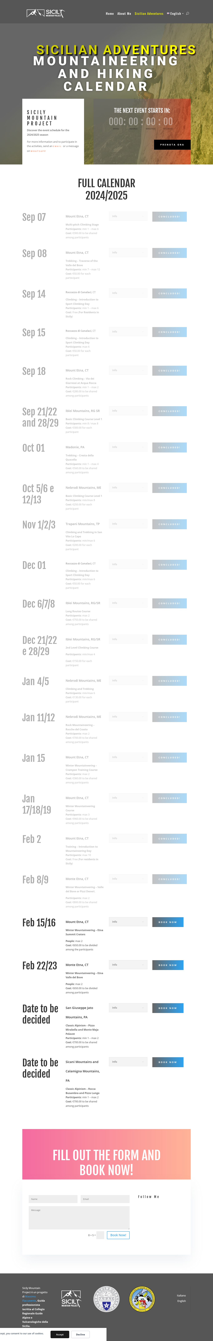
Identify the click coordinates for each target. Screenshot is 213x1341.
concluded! (170, 216)
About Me (124, 13)
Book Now (168, 922)
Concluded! (170, 838)
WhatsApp (38, 151)
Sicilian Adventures (149, 13)
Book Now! (118, 1235)
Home (110, 13)
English (181, 1301)
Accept (60, 1334)
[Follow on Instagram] (167, 1214)
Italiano (181, 1295)
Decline (80, 1334)
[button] (187, 13)
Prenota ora (172, 144)
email (58, 146)
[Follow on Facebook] (155, 1214)
